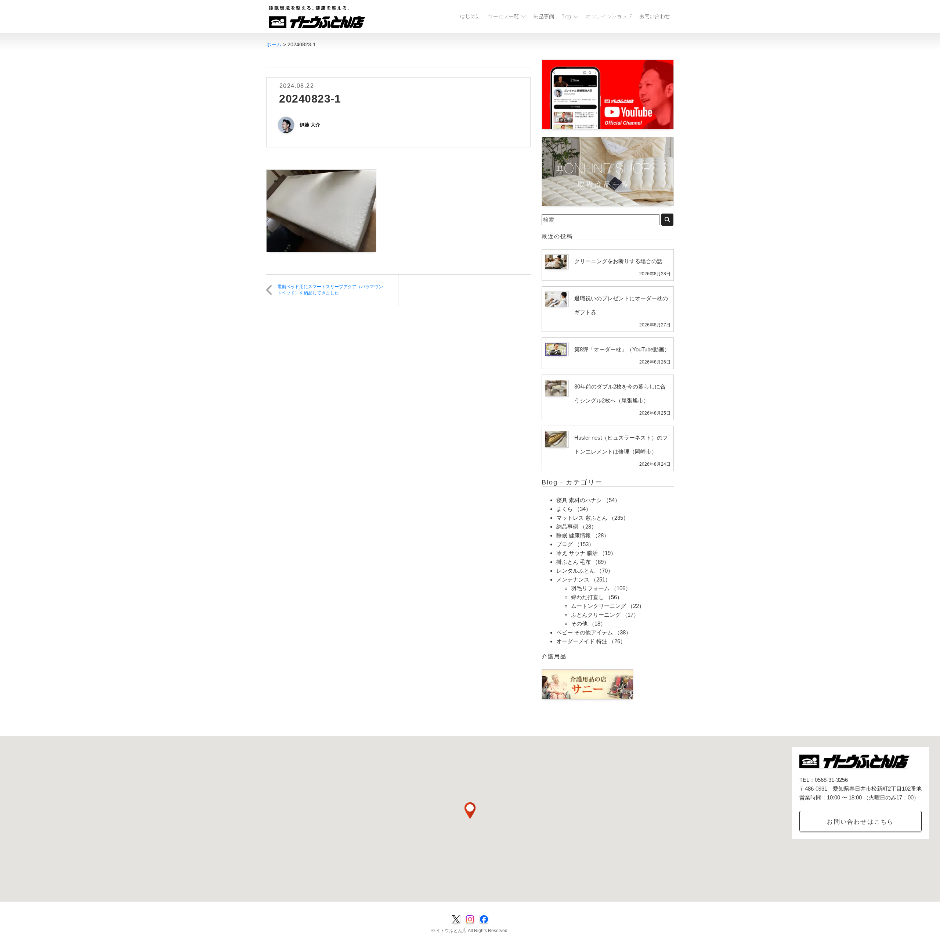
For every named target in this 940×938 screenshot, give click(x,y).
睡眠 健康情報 (573, 535)
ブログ (564, 544)
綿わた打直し (587, 597)
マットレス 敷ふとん (581, 518)
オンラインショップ (609, 16)
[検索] (667, 220)
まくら (564, 509)
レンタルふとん (575, 571)
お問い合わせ (654, 16)
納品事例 (544, 16)
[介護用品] (587, 684)
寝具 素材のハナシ (579, 500)
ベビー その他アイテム (584, 632)
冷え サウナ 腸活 (577, 553)
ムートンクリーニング (598, 606)
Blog (566, 16)
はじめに (470, 16)
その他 (579, 623)
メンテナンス (572, 579)
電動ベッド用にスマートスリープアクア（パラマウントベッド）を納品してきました (330, 290)
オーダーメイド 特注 (581, 641)
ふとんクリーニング (596, 615)
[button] (470, 810)
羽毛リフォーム (590, 588)
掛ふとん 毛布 (573, 562)
